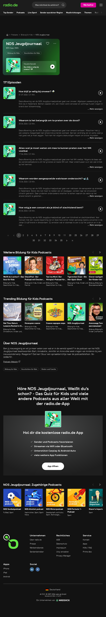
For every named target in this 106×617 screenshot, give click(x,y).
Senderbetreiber (37, 552)
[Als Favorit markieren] (47, 43)
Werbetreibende (36, 548)
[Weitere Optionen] (54, 43)
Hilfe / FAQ (87, 548)
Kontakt (86, 540)
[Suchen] (63, 5)
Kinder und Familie (49, 369)
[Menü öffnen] (101, 5)
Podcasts (21, 13)
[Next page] (67, 240)
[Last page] (72, 240)
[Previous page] (14, 235)
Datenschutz (61, 544)
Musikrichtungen (73, 13)
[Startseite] (7, 35)
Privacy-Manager (63, 556)
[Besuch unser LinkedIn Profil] (32, 569)
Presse (33, 544)
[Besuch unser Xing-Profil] (38, 569)
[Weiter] (100, 251)
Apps (85, 544)
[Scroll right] (101, 13)
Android (6, 577)
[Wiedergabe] (52, 66)
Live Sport (32, 13)
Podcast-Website (10, 362)
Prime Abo (87, 552)
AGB (58, 540)
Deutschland (54, 590)
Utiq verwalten (62, 552)
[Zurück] (93, 251)
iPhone (6, 569)
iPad (5, 573)
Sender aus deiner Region (51, 13)
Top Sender (8, 13)
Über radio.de (36, 540)
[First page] (8, 235)
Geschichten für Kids (32, 53)
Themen (88, 13)
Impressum (61, 548)
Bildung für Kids (13, 53)
